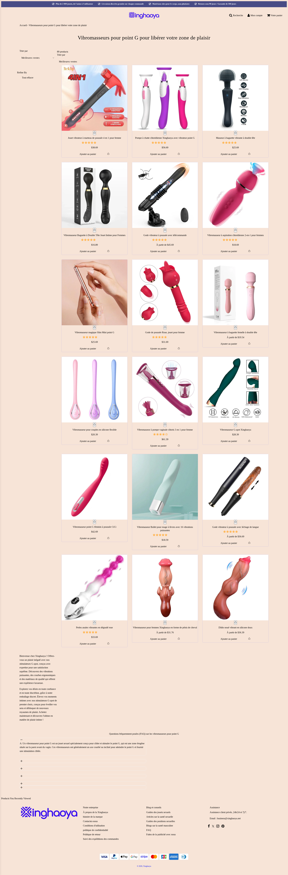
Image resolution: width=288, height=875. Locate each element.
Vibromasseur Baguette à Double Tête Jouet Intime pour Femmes (94, 235)
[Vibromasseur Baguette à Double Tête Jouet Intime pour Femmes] (94, 195)
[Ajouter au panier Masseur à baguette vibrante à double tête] (235, 133)
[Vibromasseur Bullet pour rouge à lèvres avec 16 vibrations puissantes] (165, 487)
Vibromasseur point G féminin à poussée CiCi (94, 527)
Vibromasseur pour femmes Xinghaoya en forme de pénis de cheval (165, 627)
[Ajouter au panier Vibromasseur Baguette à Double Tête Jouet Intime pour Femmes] (94, 230)
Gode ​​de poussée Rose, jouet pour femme (165, 332)
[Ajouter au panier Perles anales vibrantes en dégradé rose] (94, 622)
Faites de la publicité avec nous (161, 834)
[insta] (218, 826)
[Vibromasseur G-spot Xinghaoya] (235, 389)
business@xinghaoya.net (229, 818)
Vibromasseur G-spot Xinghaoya (235, 429)
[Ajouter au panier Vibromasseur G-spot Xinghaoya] (235, 424)
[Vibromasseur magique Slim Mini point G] (94, 292)
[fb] (209, 826)
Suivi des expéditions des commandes (101, 839)
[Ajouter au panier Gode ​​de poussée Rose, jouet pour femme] (165, 327)
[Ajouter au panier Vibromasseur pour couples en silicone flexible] (94, 424)
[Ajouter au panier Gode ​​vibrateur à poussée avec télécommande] (165, 230)
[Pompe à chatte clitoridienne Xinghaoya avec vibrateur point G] (165, 98)
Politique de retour (91, 834)
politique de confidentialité (95, 830)
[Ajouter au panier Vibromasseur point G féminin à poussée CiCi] (94, 522)
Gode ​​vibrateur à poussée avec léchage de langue (235, 527)
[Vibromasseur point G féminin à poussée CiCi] (94, 487)
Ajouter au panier (88, 154)
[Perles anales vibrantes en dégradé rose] (94, 587)
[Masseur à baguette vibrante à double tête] (235, 98)
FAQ (148, 830)
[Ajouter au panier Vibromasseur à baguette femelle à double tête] (235, 327)
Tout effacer (27, 77)
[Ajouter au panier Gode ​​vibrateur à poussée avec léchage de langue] (235, 522)
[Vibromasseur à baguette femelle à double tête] (235, 292)
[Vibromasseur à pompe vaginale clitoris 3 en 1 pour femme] (165, 389)
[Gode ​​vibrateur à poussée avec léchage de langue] (235, 487)
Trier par (24, 51)
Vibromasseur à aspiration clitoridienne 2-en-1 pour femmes (235, 235)
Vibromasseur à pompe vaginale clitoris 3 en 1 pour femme (165, 429)
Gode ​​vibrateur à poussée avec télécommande (165, 235)
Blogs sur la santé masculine (159, 825)
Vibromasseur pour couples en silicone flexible (94, 429)
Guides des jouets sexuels (158, 812)
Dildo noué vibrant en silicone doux (235, 627)
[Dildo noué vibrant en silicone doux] (235, 587)
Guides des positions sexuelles (160, 821)
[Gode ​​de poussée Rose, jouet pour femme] (165, 292)
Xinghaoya (40, 656)
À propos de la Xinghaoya (95, 812)
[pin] (223, 826)
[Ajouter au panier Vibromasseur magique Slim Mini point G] (94, 327)
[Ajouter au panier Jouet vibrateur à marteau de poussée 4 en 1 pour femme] (94, 133)
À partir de (165, 245)
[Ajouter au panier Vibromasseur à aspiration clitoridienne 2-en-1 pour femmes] (235, 230)
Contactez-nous (90, 821)
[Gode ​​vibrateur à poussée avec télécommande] (165, 195)
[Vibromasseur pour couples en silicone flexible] (94, 389)
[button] (89, 142)
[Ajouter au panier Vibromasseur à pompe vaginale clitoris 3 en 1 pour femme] (165, 424)
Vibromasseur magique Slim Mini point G (94, 332)
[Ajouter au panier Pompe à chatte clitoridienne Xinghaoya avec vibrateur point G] (165, 133)
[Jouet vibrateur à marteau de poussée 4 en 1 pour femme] (94, 98)
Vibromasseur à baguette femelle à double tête (235, 332)
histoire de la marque (93, 816)
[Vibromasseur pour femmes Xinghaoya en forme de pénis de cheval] (165, 587)
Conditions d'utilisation (94, 825)
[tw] (214, 826)
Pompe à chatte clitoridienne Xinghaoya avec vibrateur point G (165, 138)
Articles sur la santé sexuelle (159, 816)
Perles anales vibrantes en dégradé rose (94, 627)
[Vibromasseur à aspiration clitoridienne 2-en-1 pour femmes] (235, 195)
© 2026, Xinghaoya (144, 866)
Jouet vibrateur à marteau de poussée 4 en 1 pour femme (94, 138)
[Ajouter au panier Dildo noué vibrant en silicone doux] (235, 622)
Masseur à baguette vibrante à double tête (235, 138)
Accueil (23, 25)
